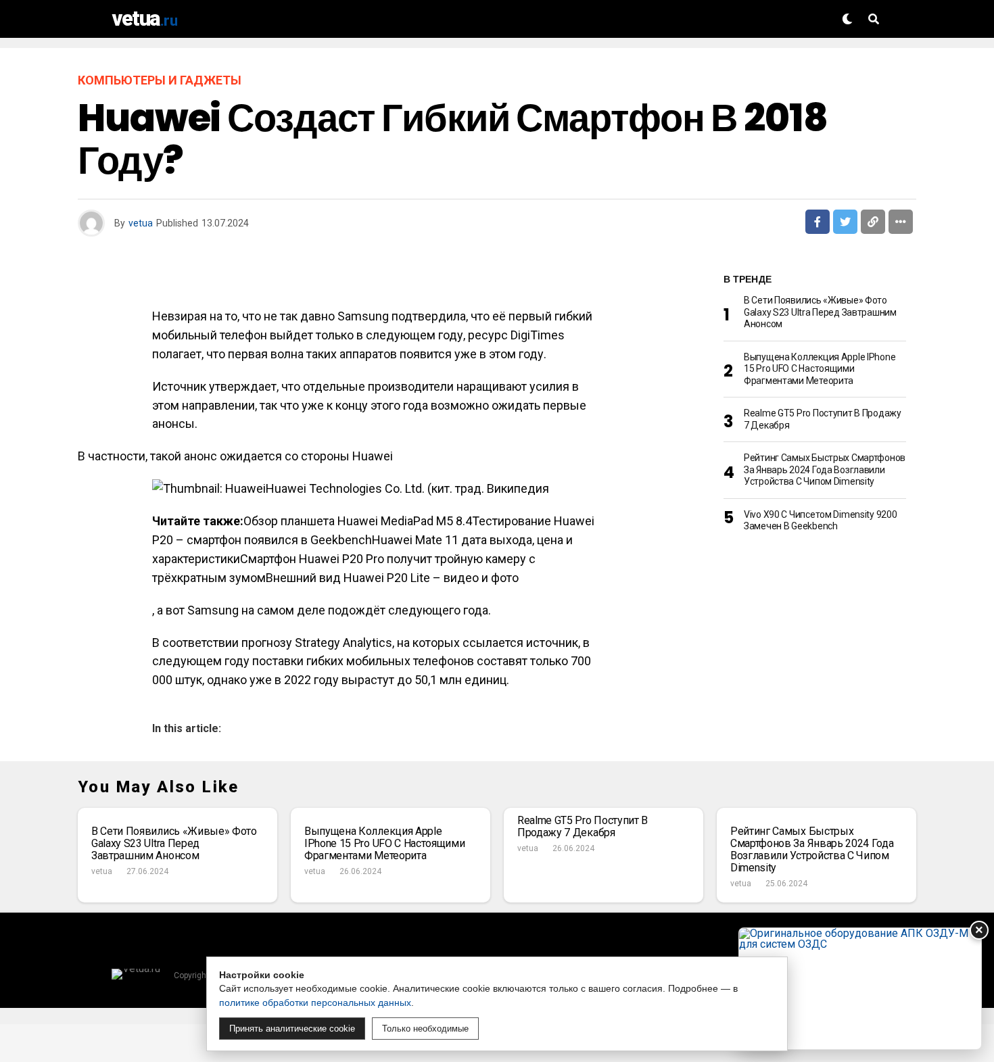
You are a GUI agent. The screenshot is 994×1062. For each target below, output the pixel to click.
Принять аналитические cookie (292, 1028)
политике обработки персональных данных (315, 1002)
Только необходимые (425, 1028)
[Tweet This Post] (845, 222)
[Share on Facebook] (817, 222)
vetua (140, 223)
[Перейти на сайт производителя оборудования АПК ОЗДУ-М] (860, 988)
